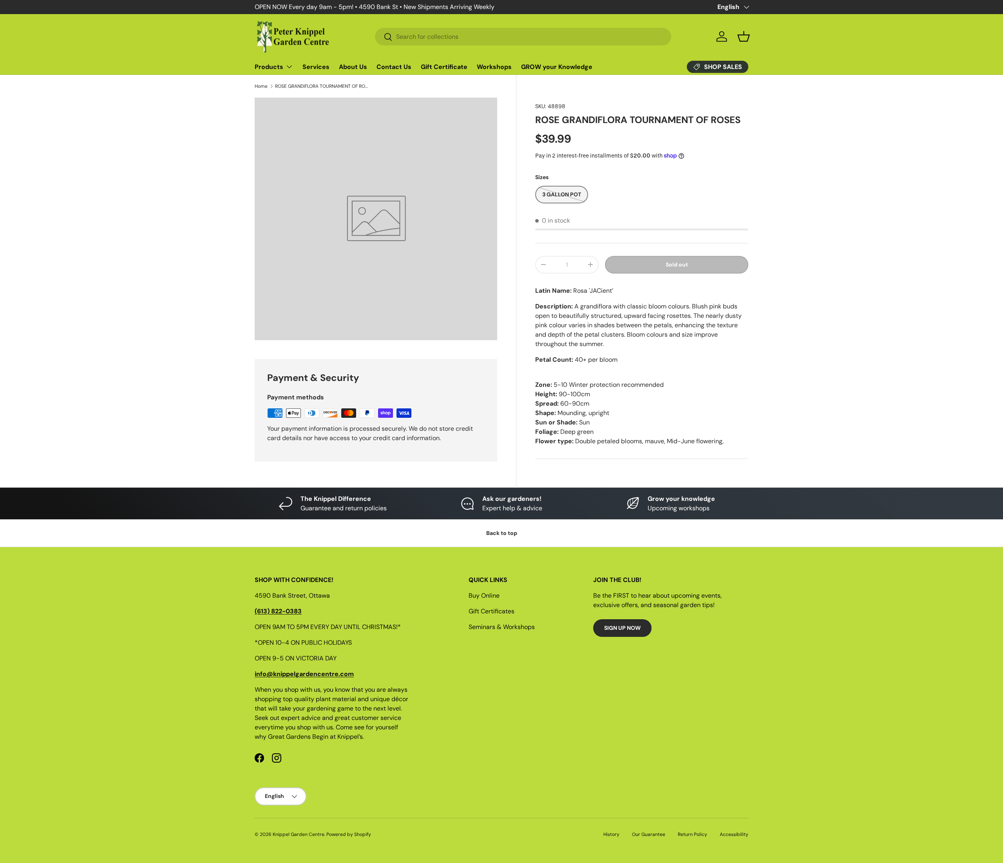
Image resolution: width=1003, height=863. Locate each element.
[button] (743, 36)
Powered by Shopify (348, 834)
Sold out (677, 264)
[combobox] (523, 36)
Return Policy (692, 834)
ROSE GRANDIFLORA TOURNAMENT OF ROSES (322, 86)
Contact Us (394, 67)
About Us (353, 67)
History (611, 834)
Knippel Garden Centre (298, 834)
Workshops (494, 67)
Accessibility (734, 834)
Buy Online (484, 595)
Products (269, 67)
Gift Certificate (444, 67)
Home (261, 86)
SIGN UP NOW (622, 627)
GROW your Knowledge (556, 67)
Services (316, 67)
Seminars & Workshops (502, 627)
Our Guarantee (648, 834)
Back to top (501, 533)
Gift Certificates (491, 611)
